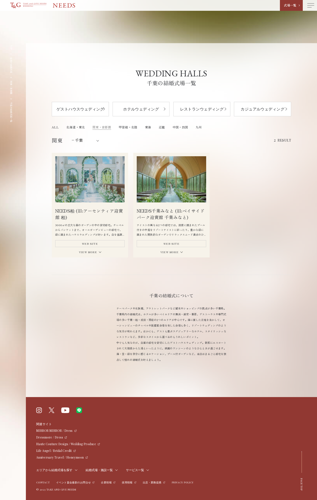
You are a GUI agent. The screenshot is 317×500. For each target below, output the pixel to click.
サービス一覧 (135, 470)
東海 (148, 127)
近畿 (162, 127)
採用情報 (127, 482)
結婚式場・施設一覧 (99, 470)
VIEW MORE (88, 252)
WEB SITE (90, 243)
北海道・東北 (75, 127)
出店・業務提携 (152, 482)
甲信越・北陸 (128, 127)
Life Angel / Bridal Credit (54, 451)
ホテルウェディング (141, 109)
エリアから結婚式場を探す (54, 470)
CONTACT (43, 482)
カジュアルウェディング (262, 109)
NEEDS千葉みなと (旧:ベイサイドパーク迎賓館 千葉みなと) (170, 214)
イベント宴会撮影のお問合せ (73, 482)
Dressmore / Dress (49, 437)
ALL (55, 127)
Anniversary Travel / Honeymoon (60, 457)
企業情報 (106, 482)
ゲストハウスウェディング (80, 109)
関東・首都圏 (102, 127)
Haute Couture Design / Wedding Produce (66, 444)
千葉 (79, 140)
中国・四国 (180, 127)
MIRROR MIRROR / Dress (54, 431)
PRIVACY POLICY (183, 482)
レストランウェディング (202, 109)
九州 (199, 127)
